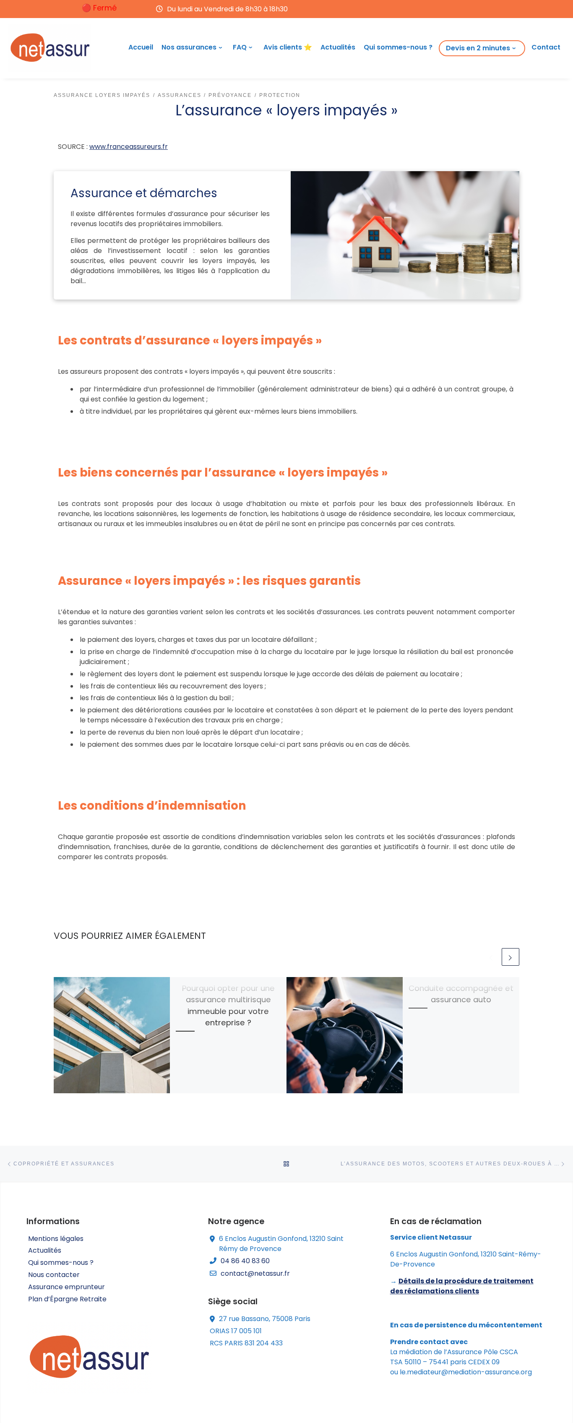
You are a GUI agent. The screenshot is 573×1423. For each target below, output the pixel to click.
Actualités (44, 1250)
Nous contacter (54, 1275)
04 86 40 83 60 (245, 1261)
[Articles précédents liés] (491, 957)
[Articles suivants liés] (510, 957)
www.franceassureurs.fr (128, 146)
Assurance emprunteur (66, 1287)
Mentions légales (55, 1238)
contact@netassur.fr (255, 1273)
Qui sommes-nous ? (61, 1262)
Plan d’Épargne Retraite (67, 1299)
